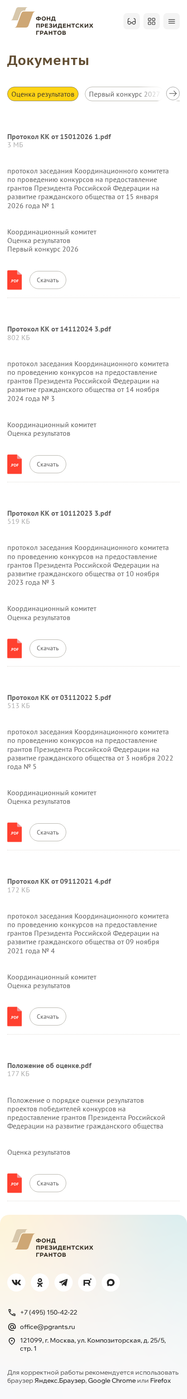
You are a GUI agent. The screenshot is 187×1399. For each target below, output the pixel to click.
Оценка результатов (42, 93)
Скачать (48, 280)
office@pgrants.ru (47, 1327)
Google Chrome (112, 1380)
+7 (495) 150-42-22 (48, 1312)
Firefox (160, 1380)
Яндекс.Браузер (59, 1380)
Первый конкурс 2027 (124, 93)
